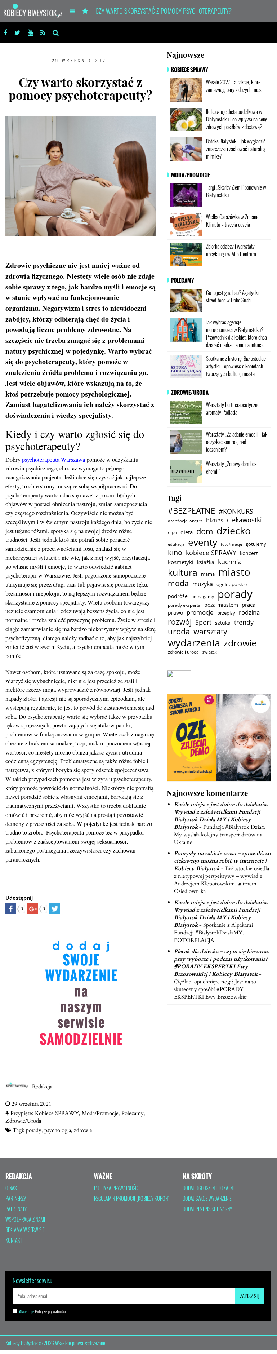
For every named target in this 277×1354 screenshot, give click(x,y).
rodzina (249, 612)
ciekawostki (244, 520)
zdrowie (83, 1130)
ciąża (172, 532)
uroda (179, 632)
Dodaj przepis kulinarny (207, 1209)
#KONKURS (236, 511)
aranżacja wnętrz (185, 520)
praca (248, 604)
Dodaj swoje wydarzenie (207, 1198)
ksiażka (205, 562)
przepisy (226, 613)
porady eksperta (184, 605)
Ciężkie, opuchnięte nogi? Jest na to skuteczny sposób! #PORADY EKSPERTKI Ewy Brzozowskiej (215, 989)
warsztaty (210, 631)
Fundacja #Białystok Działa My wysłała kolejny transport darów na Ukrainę (219, 834)
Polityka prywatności (116, 1188)
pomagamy (202, 596)
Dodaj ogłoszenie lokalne (208, 1188)
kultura (182, 572)
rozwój (180, 622)
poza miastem (221, 604)
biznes (214, 520)
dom (204, 531)
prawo (175, 612)
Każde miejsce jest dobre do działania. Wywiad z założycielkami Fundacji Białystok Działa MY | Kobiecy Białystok (221, 816)
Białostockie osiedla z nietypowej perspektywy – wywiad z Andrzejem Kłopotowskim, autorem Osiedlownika (221, 880)
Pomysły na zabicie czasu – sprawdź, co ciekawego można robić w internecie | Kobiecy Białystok (222, 861)
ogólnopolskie (231, 584)
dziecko (233, 530)
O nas (11, 1188)
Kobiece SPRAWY (57, 1113)
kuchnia (230, 561)
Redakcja (42, 1086)
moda (178, 583)
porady (33, 1130)
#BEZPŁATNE (191, 511)
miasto (234, 572)
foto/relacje (231, 544)
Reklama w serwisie (24, 1230)
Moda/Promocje (100, 1113)
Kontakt (13, 1240)
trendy (244, 622)
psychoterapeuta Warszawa (53, 460)
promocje (200, 612)
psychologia (57, 1130)
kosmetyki (180, 562)
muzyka (202, 584)
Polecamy (132, 1113)
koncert (249, 553)
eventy (202, 542)
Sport (203, 622)
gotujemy (256, 544)
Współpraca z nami (25, 1219)
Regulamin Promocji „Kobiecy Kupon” (132, 1198)
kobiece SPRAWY (211, 553)
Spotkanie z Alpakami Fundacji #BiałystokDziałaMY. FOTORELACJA (213, 932)
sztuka (223, 622)
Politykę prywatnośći (50, 1311)
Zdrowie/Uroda (23, 1120)
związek (209, 652)
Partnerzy (15, 1198)
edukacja (176, 544)
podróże (178, 596)
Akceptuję (42, 1311)
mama (208, 574)
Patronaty (16, 1209)
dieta (186, 532)
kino (175, 552)
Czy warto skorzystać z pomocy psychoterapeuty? (163, 11)
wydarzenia (194, 643)
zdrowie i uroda (183, 652)
